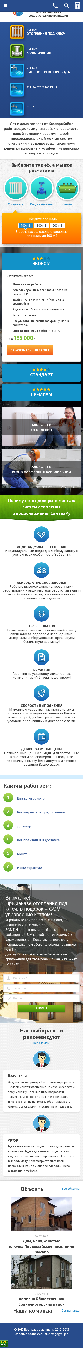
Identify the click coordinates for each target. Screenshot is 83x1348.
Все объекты (71, 1188)
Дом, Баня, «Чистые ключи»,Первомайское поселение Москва (41, 1246)
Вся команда (71, 1310)
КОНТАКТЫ (32, 106)
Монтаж (46, 31)
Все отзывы (41, 1042)
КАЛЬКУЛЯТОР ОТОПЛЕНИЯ (41, 87)
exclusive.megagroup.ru (53, 1334)
